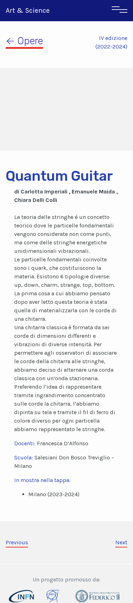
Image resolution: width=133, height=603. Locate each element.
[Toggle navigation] (119, 10)
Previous (17, 542)
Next (121, 542)
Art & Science (28, 10)
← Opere (24, 41)
